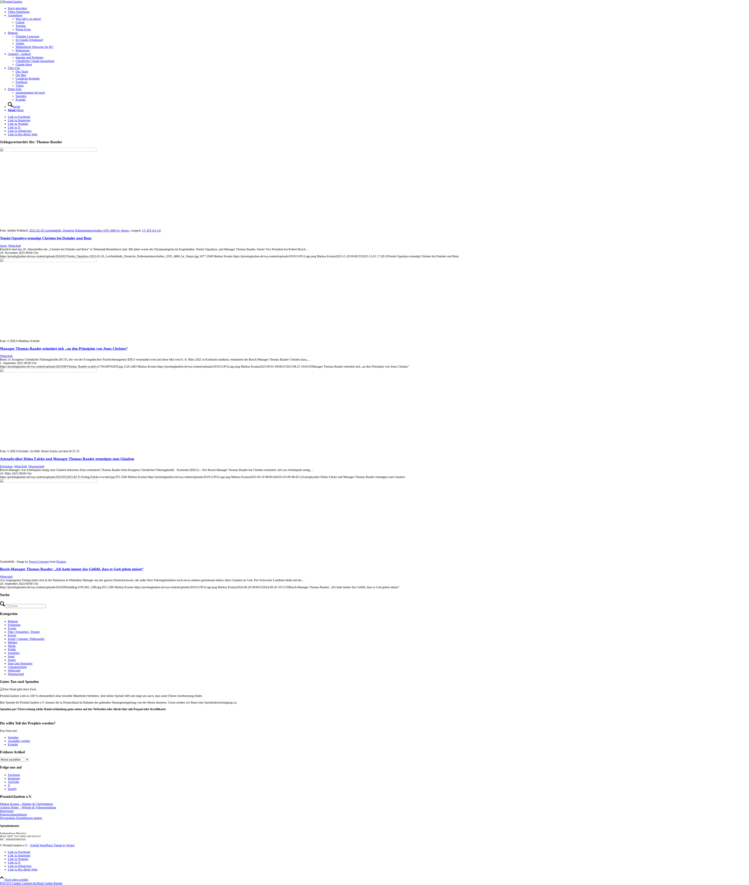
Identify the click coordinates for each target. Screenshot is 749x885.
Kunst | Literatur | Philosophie (26, 639)
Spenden (13, 737)
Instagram (14, 778)
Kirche (12, 635)
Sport (3, 245)
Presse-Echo (23, 29)
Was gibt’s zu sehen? (28, 18)
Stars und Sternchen (20, 663)
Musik (12, 646)
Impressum (6, 811)
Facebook (14, 775)
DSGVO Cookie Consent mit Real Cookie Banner (31, 883)
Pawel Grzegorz (39, 561)
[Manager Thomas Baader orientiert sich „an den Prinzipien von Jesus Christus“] (48, 261)
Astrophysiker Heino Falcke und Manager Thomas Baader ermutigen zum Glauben (67, 459)
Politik (12, 649)
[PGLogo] (11, 1)
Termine (21, 26)
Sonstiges (14, 653)
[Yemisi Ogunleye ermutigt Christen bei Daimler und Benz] (48, 150)
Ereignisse (6, 466)
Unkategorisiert (17, 667)
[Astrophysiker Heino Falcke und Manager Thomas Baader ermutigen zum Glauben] (48, 371)
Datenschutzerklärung (13, 814)
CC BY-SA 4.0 (151, 230)
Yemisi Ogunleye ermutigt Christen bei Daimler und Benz (45, 238)
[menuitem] (378, 8)
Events (12, 628)
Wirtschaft (14, 245)
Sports (12, 660)
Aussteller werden (19, 741)
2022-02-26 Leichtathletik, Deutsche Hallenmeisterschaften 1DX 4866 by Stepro (79, 230)
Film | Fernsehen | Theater (24, 632)
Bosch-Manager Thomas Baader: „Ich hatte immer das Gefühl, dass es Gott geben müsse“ (72, 569)
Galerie (20, 22)
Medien (12, 642)
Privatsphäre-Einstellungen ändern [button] (21, 818)
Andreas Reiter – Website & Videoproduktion (28, 807)
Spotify (12, 789)
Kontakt (13, 744)
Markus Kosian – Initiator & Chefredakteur (26, 804)
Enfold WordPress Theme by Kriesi (52, 845)
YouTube (13, 782)
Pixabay (61, 561)
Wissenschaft (36, 466)
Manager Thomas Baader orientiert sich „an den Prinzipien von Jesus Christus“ (64, 349)
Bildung (13, 621)
